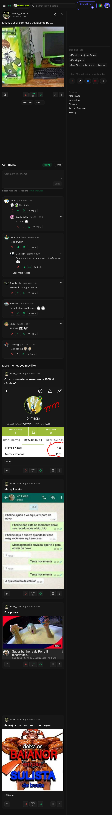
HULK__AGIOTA (20, 13)
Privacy (72, 112)
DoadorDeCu (21, 217)
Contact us (74, 99)
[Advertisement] (89, 27)
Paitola (13, 200)
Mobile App (74, 95)
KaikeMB (14, 303)
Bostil (74, 55)
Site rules (73, 104)
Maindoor (20, 253)
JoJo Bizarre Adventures (83, 65)
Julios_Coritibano (17, 237)
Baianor (11, 795)
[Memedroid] (9, 6)
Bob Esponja (78, 60)
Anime (102, 65)
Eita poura (11, 612)
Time (58, 164)
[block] (61, 94)
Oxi (9, 461)
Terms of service (77, 108)
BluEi (12, 323)
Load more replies (21, 272)
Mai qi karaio (13, 489)
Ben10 (40, 102)
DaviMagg (14, 344)
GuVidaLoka (15, 283)
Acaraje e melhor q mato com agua (27, 725)
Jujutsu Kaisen (89, 55)
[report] (55, 94)
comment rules (36, 190)
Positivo (28, 102)
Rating (47, 164)
